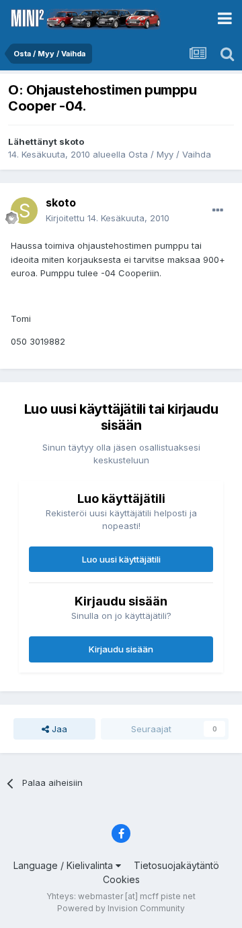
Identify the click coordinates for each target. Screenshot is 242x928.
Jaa (58, 728)
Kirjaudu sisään (121, 649)
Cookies (121, 879)
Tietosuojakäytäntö (176, 865)
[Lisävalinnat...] (217, 210)
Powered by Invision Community (121, 908)
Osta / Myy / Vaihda (169, 154)
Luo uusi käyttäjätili (121, 559)
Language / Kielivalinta (64, 865)
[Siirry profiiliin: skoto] (24, 210)
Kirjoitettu (107, 218)
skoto (71, 141)
